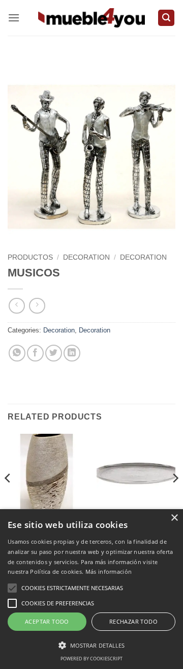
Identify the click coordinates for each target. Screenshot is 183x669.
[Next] (175, 498)
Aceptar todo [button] (47, 621)
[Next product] (16, 306)
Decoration (86, 257)
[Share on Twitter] (53, 353)
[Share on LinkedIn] (72, 353)
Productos (30, 257)
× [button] (174, 518)
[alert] (91, 589)
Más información (108, 571)
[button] (14, 17)
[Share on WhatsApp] (17, 353)
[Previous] (8, 498)
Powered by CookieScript (91, 658)
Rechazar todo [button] (133, 621)
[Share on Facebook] (35, 353)
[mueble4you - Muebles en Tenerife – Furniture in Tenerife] (91, 17)
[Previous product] (37, 306)
